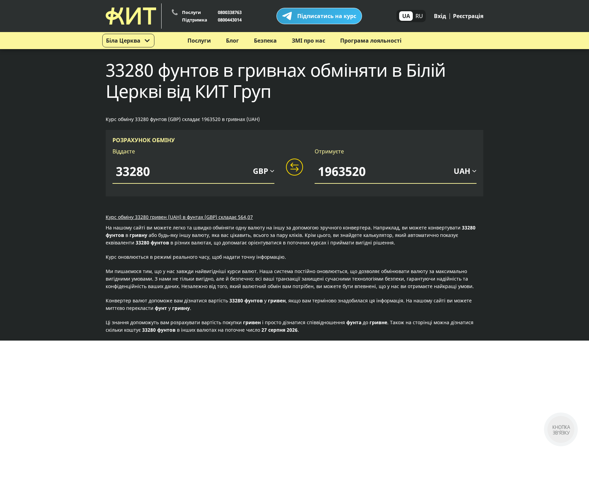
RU (419, 16)
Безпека (265, 40)
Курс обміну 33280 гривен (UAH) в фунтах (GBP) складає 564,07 (179, 217)
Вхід (440, 16)
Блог (232, 40)
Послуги (199, 40)
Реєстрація (468, 16)
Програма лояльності (371, 40)
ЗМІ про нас (308, 40)
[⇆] (294, 167)
